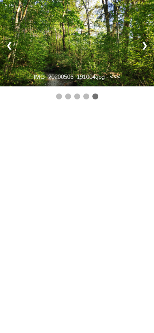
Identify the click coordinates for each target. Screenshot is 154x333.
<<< (115, 76)
